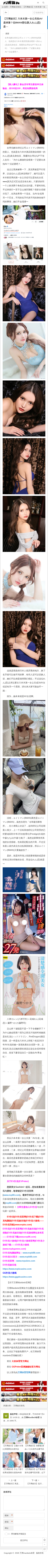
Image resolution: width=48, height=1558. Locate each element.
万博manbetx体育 (27, 1553)
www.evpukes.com (25, 1261)
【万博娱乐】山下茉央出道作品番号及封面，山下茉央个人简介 (35, 1472)
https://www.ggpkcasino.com (17, 1277)
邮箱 (9, 1521)
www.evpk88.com (31, 1253)
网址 (7, 1528)
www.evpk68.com (28, 1257)
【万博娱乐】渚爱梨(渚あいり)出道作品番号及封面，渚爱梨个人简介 (34, 1449)
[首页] (44, 1540)
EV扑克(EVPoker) (20, 1181)
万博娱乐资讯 (15, 7)
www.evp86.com (11, 1195)
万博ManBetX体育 (32, 1417)
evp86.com (11, 1203)
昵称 (9, 1515)
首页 (6, 7)
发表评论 (39, 12)
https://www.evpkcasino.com (17, 1269)
